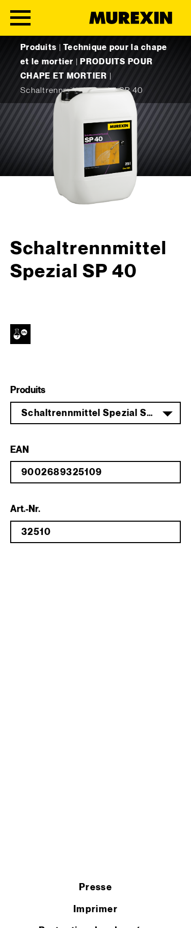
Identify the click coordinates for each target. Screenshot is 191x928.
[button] (18, 909)
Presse (96, 887)
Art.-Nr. (25, 509)
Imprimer (95, 909)
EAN (19, 450)
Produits (38, 47)
